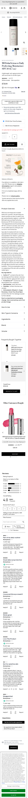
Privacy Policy (17, 782)
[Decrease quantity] (4, 137)
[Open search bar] (4, 8)
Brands (9, 17)
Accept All (13, 795)
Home (3, 17)
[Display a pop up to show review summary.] (21, 444)
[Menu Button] (1, 8)
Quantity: (5, 133)
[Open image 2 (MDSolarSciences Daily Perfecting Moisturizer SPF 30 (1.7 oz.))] (15, 51)
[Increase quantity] (14, 137)
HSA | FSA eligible (9, 87)
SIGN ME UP (13, 747)
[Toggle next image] (25, 32)
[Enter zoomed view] (24, 42)
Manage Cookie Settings (13, 786)
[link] (21, 8)
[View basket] (24, 8)
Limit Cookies (13, 790)
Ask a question (15, 80)
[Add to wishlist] (22, 144)
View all (23, 91)
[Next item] (24, 432)
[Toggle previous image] (1, 32)
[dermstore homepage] (13, 8)
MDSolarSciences (17, 17)
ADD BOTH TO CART (12, 391)
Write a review (6, 80)
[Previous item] (3, 432)
